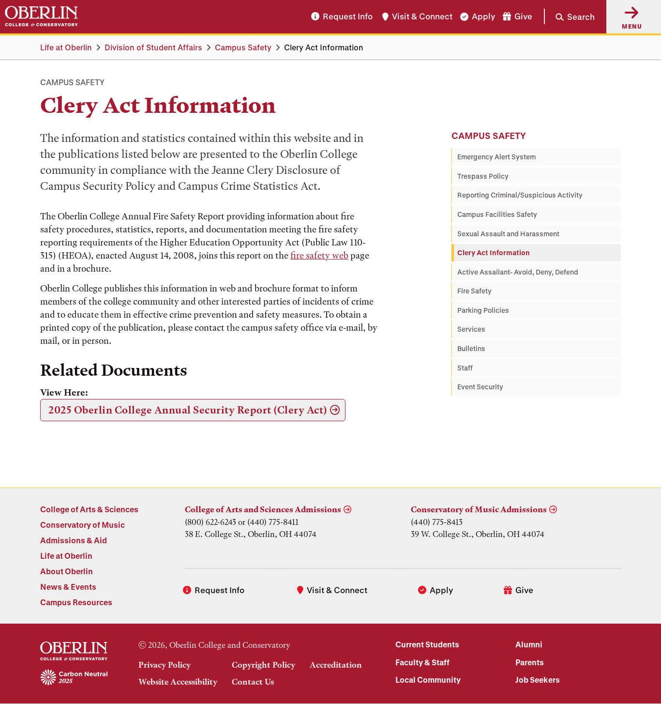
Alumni (528, 644)
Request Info (348, 16)
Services (471, 329)
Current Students (427, 644)
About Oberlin (66, 571)
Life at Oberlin (66, 47)
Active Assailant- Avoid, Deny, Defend (517, 272)
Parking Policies (483, 310)
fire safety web (319, 255)
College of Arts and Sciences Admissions (263, 509)
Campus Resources (76, 602)
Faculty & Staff (422, 662)
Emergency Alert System (496, 157)
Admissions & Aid (73, 540)
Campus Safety (243, 47)
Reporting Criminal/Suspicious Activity (520, 195)
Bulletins (471, 348)
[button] (569, 16)
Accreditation (336, 665)
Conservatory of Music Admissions (479, 509)
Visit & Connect (422, 16)
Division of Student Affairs (153, 47)
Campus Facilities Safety (497, 214)
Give (523, 16)
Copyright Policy (263, 665)
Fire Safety (474, 291)
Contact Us (253, 682)
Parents (529, 662)
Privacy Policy (164, 665)
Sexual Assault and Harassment (508, 234)
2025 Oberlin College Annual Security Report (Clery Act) (188, 410)
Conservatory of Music (82, 524)
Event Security (480, 387)
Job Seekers (537, 679)
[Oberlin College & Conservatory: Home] (41, 16)
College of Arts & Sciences (89, 509)
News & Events (68, 586)
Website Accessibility (177, 682)
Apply (483, 16)
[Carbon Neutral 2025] (73, 678)
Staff (465, 368)
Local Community (428, 679)
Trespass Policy (483, 176)
